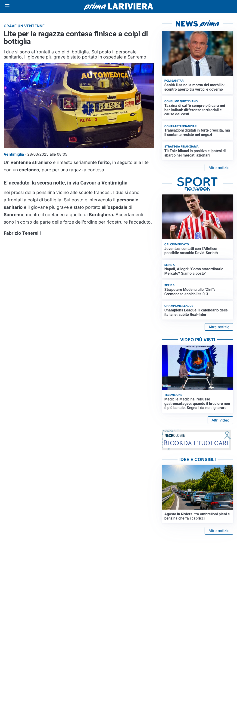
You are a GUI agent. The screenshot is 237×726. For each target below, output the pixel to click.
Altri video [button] (220, 420)
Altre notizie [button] (219, 167)
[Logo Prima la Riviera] (118, 6)
